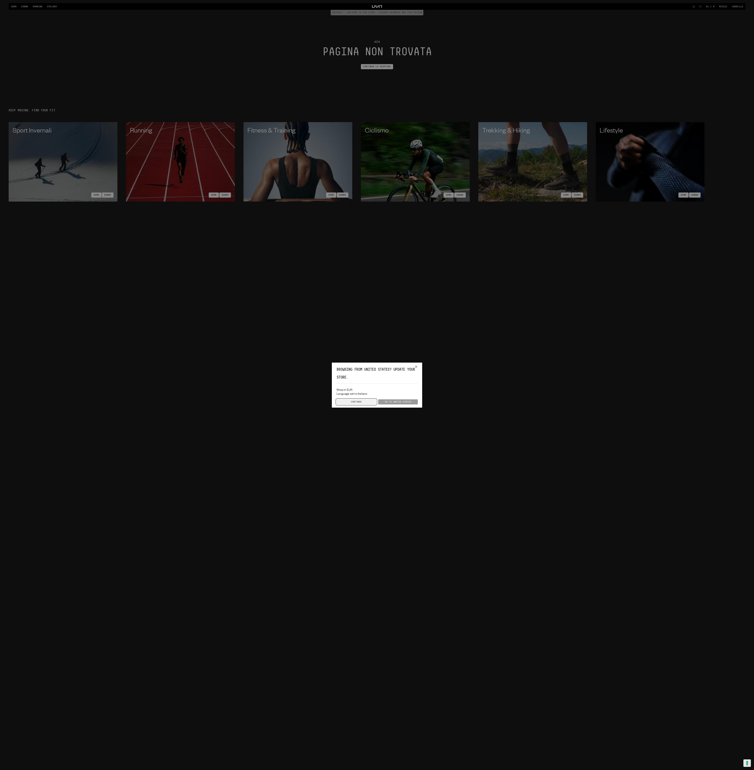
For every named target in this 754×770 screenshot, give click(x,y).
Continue (356, 402)
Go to (398, 402)
